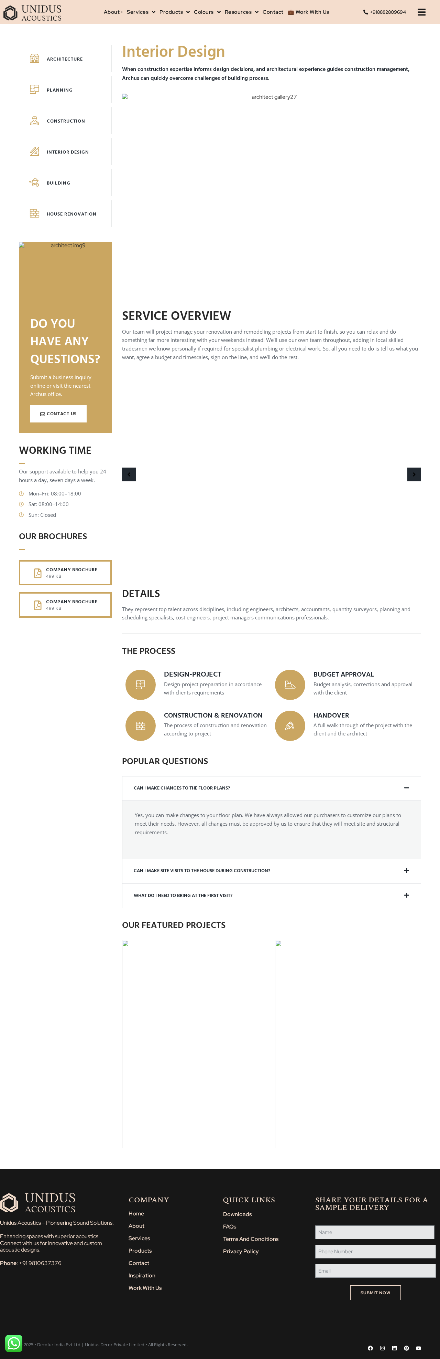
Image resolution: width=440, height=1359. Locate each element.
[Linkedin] (394, 1348)
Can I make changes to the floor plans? (182, 788)
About (136, 1226)
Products (140, 1250)
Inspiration (142, 1275)
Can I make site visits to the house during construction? (202, 871)
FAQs (229, 1226)
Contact (139, 1263)
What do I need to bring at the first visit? (183, 896)
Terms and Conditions (250, 1239)
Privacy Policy (241, 1251)
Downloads (237, 1214)
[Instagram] (382, 1348)
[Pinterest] (406, 1348)
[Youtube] (418, 1348)
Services (139, 1238)
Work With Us (145, 1288)
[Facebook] (370, 1348)
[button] (422, 12)
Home (136, 1213)
